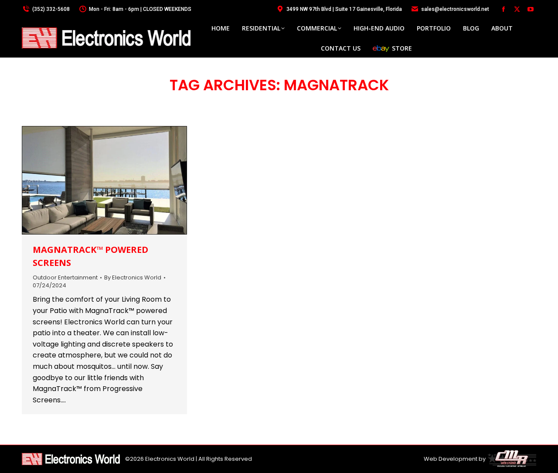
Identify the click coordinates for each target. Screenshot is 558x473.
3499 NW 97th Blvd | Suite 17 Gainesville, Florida (344, 9)
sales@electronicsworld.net (455, 9)
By (132, 278)
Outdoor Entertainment (65, 277)
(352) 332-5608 (51, 9)
